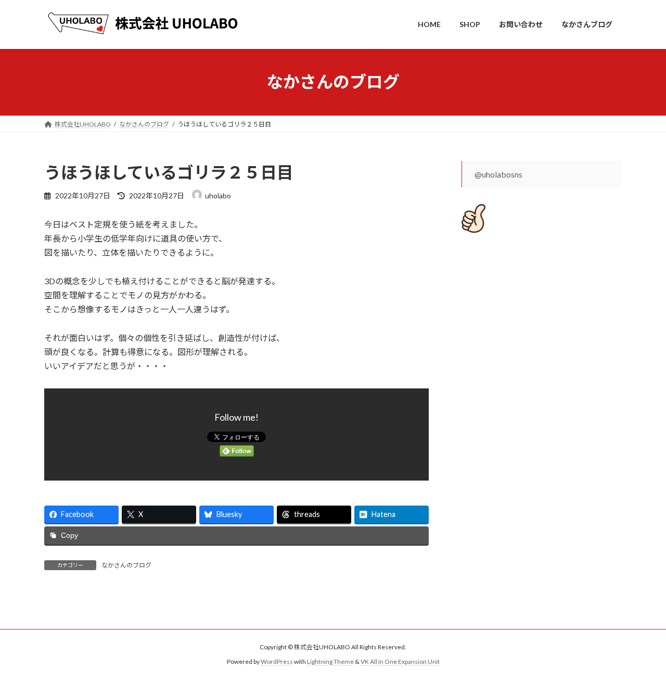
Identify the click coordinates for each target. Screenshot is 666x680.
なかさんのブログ (126, 565)
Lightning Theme (330, 661)
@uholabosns (498, 174)
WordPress (277, 661)
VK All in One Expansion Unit (400, 661)
